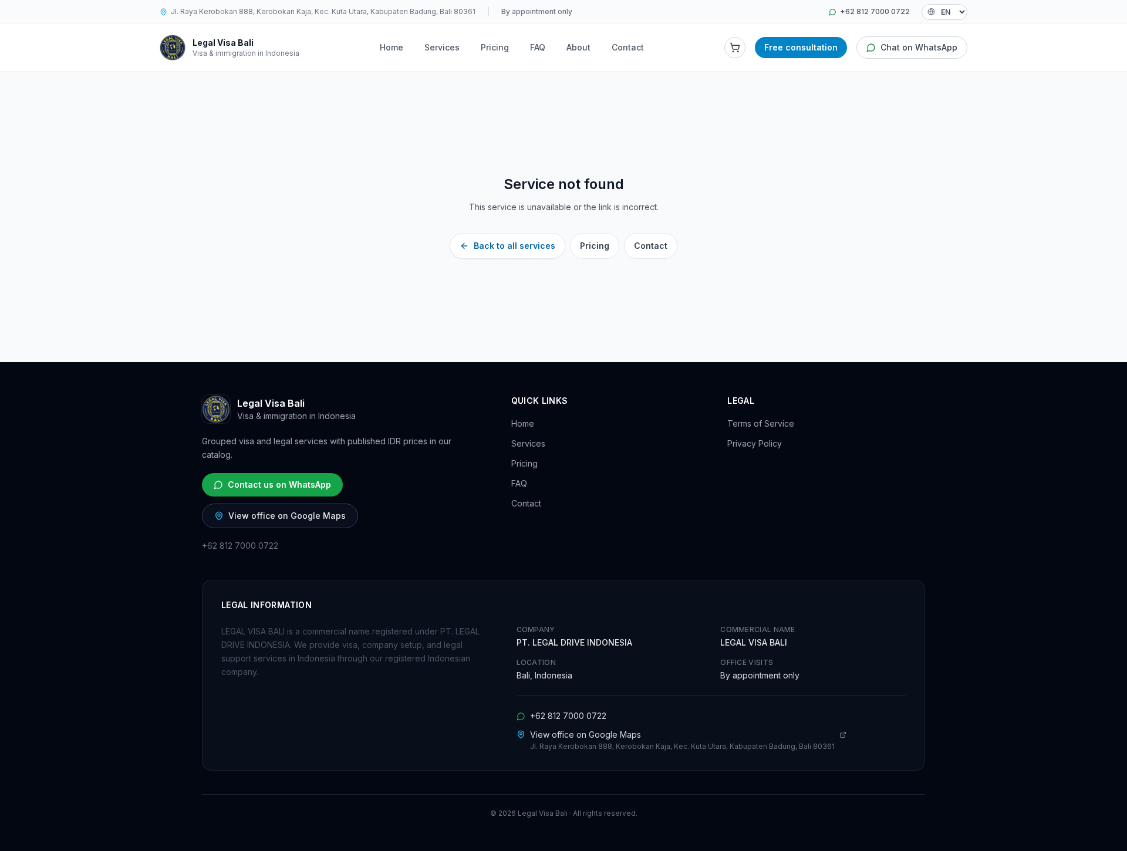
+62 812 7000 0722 (875, 11)
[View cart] (734, 47)
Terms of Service (760, 423)
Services (442, 47)
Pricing (495, 47)
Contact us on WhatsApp (279, 484)
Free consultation (801, 47)
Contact (628, 47)
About (578, 47)
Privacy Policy (754, 443)
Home (391, 47)
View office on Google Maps (287, 516)
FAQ (537, 47)
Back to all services (514, 246)
